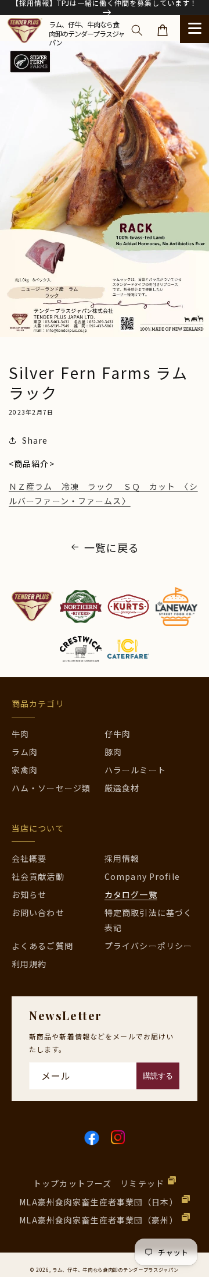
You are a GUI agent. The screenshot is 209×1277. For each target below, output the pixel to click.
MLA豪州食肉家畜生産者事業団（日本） (98, 1202)
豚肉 (113, 752)
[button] (137, 30)
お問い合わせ (38, 912)
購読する (158, 1075)
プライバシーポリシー (148, 945)
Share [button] (35, 440)
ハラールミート (135, 770)
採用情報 (122, 858)
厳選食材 (122, 788)
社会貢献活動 (38, 876)
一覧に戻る (112, 547)
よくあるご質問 (42, 945)
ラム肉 (25, 752)
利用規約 (29, 964)
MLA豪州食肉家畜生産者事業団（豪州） (98, 1220)
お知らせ (29, 894)
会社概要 (29, 858)
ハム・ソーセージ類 (51, 788)
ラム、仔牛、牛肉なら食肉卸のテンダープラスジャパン (115, 1269)
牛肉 (20, 734)
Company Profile (142, 876)
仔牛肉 (118, 734)
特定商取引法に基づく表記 (148, 920)
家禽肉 (25, 770)
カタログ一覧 (131, 894)
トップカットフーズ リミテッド (98, 1183)
